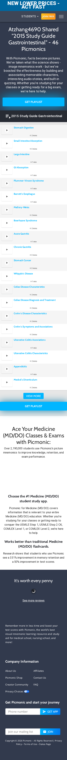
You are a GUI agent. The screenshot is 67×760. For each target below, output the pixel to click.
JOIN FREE (48, 16)
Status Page (45, 744)
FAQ (36, 684)
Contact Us (40, 677)
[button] (33, 476)
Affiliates (39, 670)
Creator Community (16, 684)
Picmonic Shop (14, 677)
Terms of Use (30, 744)
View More (33, 396)
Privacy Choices (14, 691)
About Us (10, 670)
